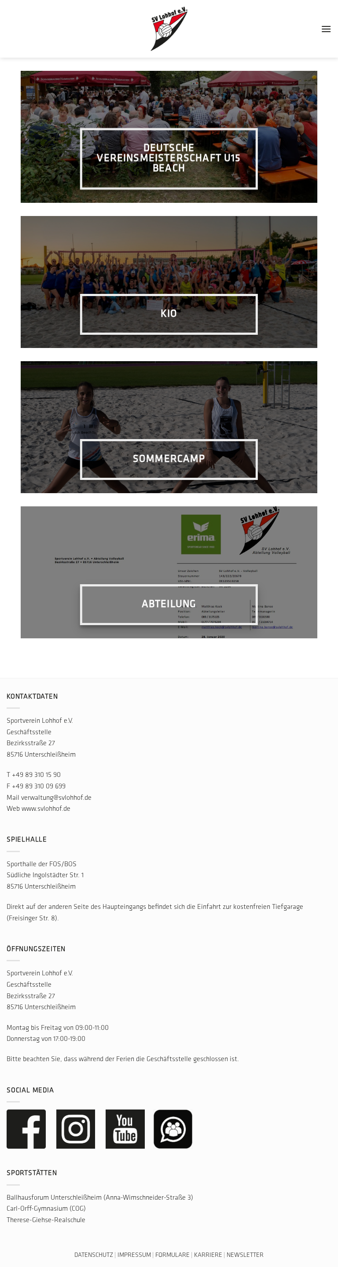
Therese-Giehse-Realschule (46, 1220)
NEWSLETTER (245, 1255)
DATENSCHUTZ (93, 1255)
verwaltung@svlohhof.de (56, 798)
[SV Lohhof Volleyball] (169, 29)
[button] (326, 29)
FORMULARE (172, 1255)
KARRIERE (208, 1255)
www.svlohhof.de (46, 809)
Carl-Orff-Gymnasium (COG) (46, 1208)
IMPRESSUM (134, 1255)
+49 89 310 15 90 (36, 775)
